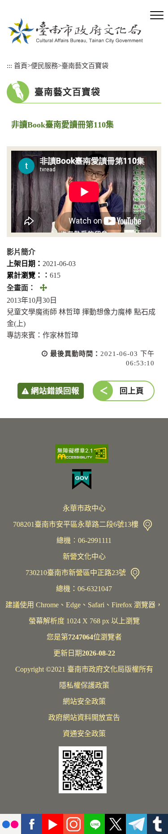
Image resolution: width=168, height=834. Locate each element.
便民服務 (44, 65)
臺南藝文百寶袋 (84, 65)
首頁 (20, 65)
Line (94, 824)
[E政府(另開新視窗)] (84, 479)
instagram (73, 824)
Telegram (136, 824)
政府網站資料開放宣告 (84, 717)
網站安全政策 (84, 701)
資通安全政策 (84, 733)
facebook (31, 824)
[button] (157, 15)
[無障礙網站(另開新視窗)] (84, 453)
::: (9, 65)
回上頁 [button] (132, 390)
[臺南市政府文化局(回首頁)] (75, 31)
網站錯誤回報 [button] (55, 390)
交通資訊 (147, 525)
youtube (52, 824)
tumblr (157, 824)
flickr (10, 824)
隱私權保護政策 (84, 685)
